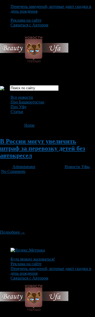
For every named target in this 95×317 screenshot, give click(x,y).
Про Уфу (19, 107)
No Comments (13, 171)
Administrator (23, 166)
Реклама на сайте (26, 20)
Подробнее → (12, 232)
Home (29, 125)
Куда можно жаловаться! (33, 259)
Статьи (17, 111)
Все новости (22, 97)
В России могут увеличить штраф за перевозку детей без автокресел (42, 148)
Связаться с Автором (29, 25)
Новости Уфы (77, 166)
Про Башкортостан (27, 102)
